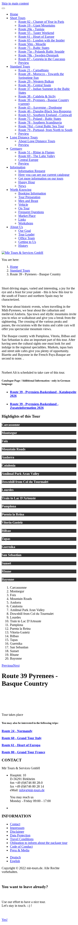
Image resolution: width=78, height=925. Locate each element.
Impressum (17, 828)
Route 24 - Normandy (17, 731)
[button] (17, 18)
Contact (15, 824)
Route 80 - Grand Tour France (23, 752)
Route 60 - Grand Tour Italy (22, 738)
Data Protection (20, 835)
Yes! (4, 919)
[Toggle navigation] (3, 8)
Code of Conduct (21, 846)
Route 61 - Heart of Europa (21, 745)
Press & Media (19, 850)
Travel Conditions (21, 839)
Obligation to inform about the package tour (38, 843)
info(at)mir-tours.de (32, 790)
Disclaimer (17, 831)
